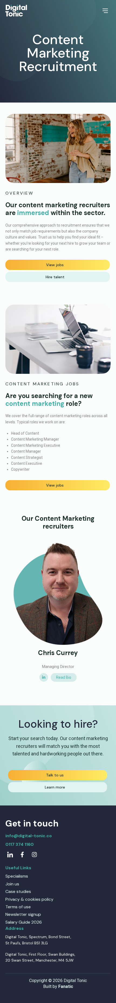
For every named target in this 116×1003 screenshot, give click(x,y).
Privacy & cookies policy (29, 899)
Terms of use (18, 907)
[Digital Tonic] (16, 11)
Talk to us (55, 775)
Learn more (55, 787)
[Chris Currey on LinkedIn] (43, 677)
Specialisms (16, 876)
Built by (58, 986)
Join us (12, 884)
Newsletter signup (23, 914)
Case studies (18, 891)
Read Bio (63, 677)
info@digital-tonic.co (28, 836)
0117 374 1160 (19, 844)
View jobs (55, 264)
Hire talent (55, 276)
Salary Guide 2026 (23, 922)
